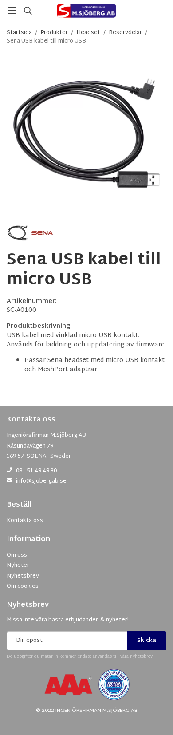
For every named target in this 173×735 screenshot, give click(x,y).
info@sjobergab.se (41, 481)
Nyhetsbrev (28, 605)
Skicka (146, 640)
